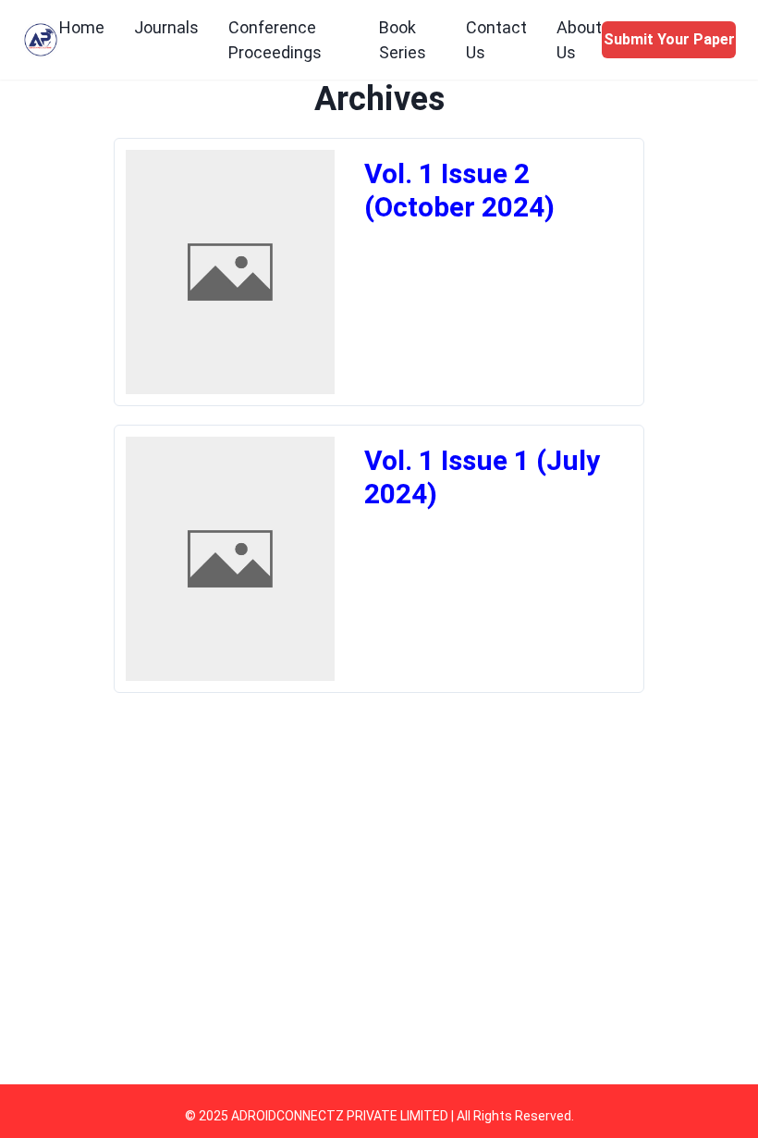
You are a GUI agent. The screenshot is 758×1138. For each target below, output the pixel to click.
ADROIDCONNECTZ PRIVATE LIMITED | (344, 1115)
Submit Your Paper (669, 39)
